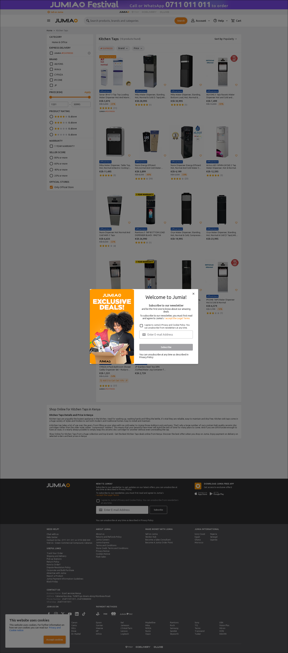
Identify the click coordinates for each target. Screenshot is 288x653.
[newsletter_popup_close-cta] (193, 293)
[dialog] (144, 326)
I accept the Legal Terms (177, 318)
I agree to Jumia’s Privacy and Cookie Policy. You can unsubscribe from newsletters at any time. (167, 326)
